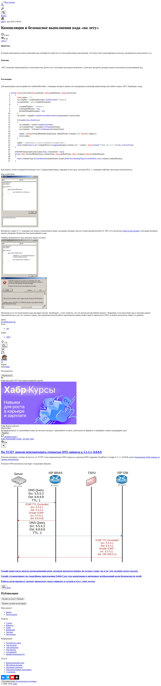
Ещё (9, 588)
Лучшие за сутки (8, 599)
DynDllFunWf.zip (8, 322)
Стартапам (10, 672)
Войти (9, 612)
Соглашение (11, 652)
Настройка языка (8, 681)
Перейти (5, 433)
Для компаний (12, 647)
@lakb (7, 367)
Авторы (9, 632)
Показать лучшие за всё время (14, 603)
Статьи (9, 623)
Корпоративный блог (15, 663)
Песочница (11, 634)
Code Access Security (130, 231)
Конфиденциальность (15, 654)
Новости (9, 625)
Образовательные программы (18, 670)
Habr (15, 684)
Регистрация (11, 614)
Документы (11, 650)
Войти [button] (4, 16)
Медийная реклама (14, 665)
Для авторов (11, 645)
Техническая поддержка (26, 681)
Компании (10, 630)
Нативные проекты (14, 667)
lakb (2, 22)
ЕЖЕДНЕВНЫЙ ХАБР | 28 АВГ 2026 (17, 439)
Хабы (8, 628)
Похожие (20, 599)
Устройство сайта (13, 643)
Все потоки (10, 2)
